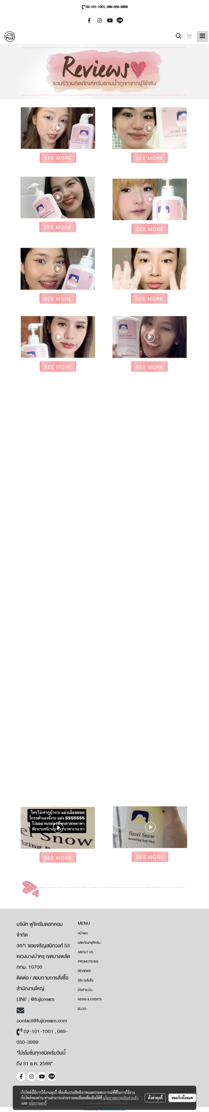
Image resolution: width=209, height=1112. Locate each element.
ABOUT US (85, 952)
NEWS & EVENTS (90, 999)
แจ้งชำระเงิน (85, 990)
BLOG (82, 1009)
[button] (177, 36)
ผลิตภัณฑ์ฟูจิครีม (89, 943)
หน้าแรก (83, 933)
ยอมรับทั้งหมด (182, 1097)
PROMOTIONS (88, 961)
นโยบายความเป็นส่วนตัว (120, 1097)
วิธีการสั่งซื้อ (85, 980)
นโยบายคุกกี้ (38, 1103)
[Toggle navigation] (202, 36)
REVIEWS (84, 971)
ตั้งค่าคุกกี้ (155, 1097)
